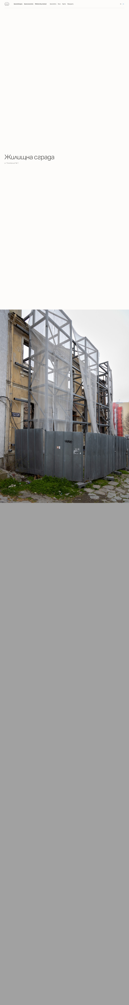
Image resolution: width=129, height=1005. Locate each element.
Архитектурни (18, 4)
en (123, 4)
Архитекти (53, 4)
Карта (64, 4)
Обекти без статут (41, 4)
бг (120, 4)
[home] (6, 4)
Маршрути (70, 4)
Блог (59, 4)
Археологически (28, 4)
